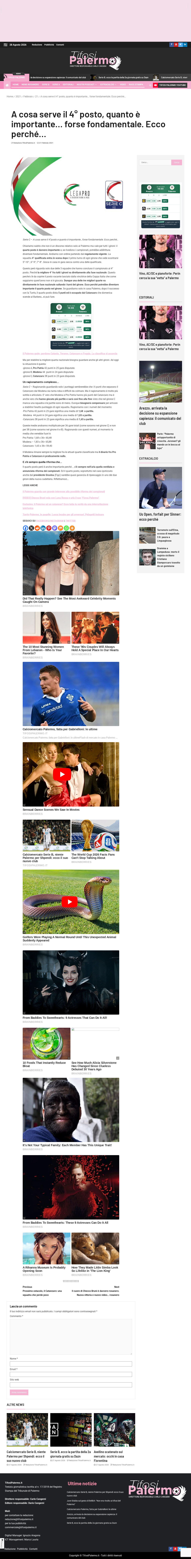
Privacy (1, 1544)
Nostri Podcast (85, 84)
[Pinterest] (48, 528)
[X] (31, 528)
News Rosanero (30, 84)
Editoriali (68, 84)
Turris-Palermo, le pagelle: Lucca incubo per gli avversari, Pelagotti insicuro (63, 514)
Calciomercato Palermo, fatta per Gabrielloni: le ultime (91, 1509)
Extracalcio (107, 84)
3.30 (59, 329)
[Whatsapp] (66, 528)
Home (16, 84)
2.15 (71, 321)
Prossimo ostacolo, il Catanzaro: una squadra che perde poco (42, 1291)
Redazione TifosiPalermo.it (24, 143)
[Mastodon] (54, 528)
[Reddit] (37, 528)
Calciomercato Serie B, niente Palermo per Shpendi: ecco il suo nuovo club (134, 77)
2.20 (71, 329)
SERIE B (45, 84)
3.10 (65, 321)
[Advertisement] (95, 21)
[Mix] (60, 528)
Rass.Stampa (136, 84)
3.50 (59, 321)
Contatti (60, 45)
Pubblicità (49, 45)
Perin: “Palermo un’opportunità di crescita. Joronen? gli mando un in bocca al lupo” (169, 441)
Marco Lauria (31, 1539)
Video (123, 84)
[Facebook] (25, 528)
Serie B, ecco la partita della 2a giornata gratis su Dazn (62, 77)
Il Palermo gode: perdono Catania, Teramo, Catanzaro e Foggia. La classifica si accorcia (70, 353)
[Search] (150, 85)
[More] (72, 528)
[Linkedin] (43, 528)
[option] (160, 260)
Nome (14, 1358)
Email (13, 1369)
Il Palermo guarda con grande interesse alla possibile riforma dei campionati (64, 491)
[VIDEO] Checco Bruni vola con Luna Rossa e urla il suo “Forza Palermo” (61, 497)
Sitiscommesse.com (159, 222)
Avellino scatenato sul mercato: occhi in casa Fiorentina (109, 1456)
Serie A (56, 84)
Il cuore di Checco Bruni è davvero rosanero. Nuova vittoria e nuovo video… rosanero (95, 1291)
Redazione (37, 45)
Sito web (14, 1379)
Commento (16, 1316)
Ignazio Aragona (31, 1535)
